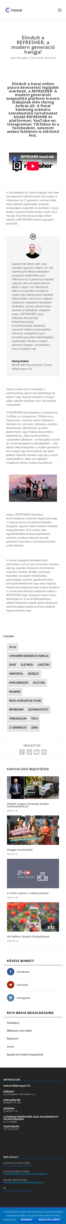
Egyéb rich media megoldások (25, 1054)
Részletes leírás (49, 1219)
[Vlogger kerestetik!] (33, 830)
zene (34, 727)
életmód (27, 664)
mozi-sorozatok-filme (25, 700)
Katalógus (13, 1022)
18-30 (12, 646)
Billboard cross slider (19, 1030)
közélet (33, 673)
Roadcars (12, 1038)
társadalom (17, 718)
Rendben (26, 1219)
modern (14, 691)
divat (12, 664)
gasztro (44, 664)
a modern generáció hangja (29, 655)
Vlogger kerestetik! (20, 849)
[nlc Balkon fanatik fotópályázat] (33, 917)
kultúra (39, 682)
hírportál (16, 673)
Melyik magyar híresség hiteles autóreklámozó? (28, 805)
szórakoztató (38, 709)
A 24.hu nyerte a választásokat (28, 893)
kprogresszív (18, 682)
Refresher (50, 57)
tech (34, 718)
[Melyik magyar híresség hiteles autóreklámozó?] (33, 787)
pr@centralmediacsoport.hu (17, 1190)
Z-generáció (18, 727)
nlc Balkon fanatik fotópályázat (28, 936)
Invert (10, 1046)
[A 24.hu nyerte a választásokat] (33, 873)
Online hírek (36, 57)
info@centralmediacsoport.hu (18, 1165)
